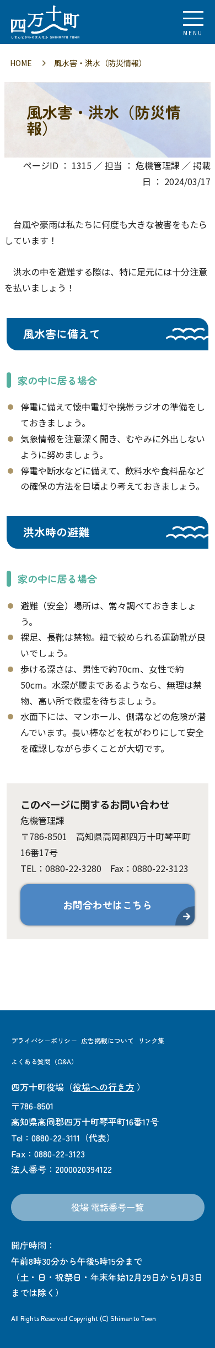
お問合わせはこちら (107, 904)
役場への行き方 (104, 1086)
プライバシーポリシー (44, 1040)
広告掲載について (107, 1040)
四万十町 (69, 22)
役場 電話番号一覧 (107, 1207)
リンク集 (151, 1040)
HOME (21, 62)
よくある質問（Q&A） (44, 1061)
